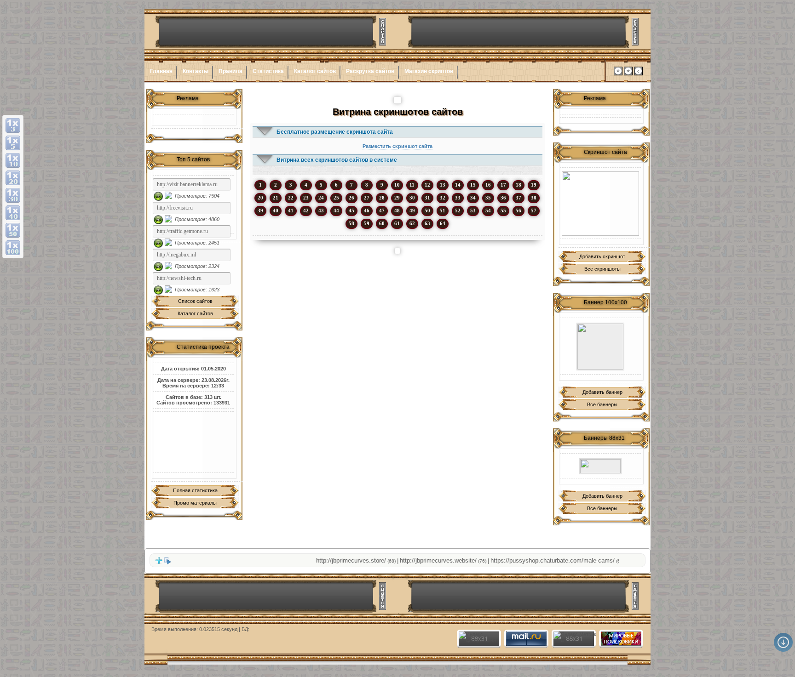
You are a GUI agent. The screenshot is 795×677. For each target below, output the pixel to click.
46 (366, 210)
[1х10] (13, 160)
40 (275, 210)
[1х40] (13, 212)
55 (503, 210)
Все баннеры (602, 404)
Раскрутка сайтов (370, 71)
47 (382, 210)
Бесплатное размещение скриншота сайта (335, 132)
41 (291, 210)
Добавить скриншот (602, 256)
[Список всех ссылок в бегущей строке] (167, 562)
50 (427, 210)
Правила (230, 71)
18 (518, 185)
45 (351, 210)
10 (397, 185)
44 (336, 210)
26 (351, 197)
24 (321, 197)
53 (473, 210)
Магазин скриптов (428, 71)
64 (442, 223)
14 (458, 185)
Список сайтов (195, 301)
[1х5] (13, 143)
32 (442, 197)
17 (503, 185)
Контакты (195, 71)
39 (260, 210)
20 (260, 197)
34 (473, 197)
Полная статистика (195, 490)
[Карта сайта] (638, 73)
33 (458, 197)
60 (382, 223)
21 (275, 197)
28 (382, 197)
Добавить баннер (602, 392)
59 (366, 223)
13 (442, 185)
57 (533, 210)
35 (488, 197)
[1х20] (13, 178)
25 (336, 197)
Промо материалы (195, 503)
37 (518, 197)
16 (488, 185)
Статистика (268, 71)
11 (412, 185)
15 (473, 185)
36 (503, 197)
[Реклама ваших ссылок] (600, 203)
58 (351, 223)
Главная (161, 71)
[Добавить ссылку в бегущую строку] (158, 562)
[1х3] (13, 125)
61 (397, 223)
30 (412, 197)
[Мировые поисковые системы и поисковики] (621, 644)
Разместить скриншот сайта (397, 146)
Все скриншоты (602, 269)
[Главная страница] (618, 73)
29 (397, 197)
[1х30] (13, 195)
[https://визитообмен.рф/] (600, 346)
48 (397, 210)
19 (533, 185)
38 (533, 197)
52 (458, 210)
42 (306, 210)
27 (366, 197)
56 (518, 210)
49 (412, 210)
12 (427, 185)
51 (442, 210)
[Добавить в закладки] (628, 73)
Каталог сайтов (315, 71)
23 (306, 197)
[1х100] (13, 247)
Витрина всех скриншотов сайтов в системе (337, 160)
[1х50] (13, 230)
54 (488, 210)
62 (412, 223)
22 (291, 197)
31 (427, 197)
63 (427, 223)
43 (321, 210)
